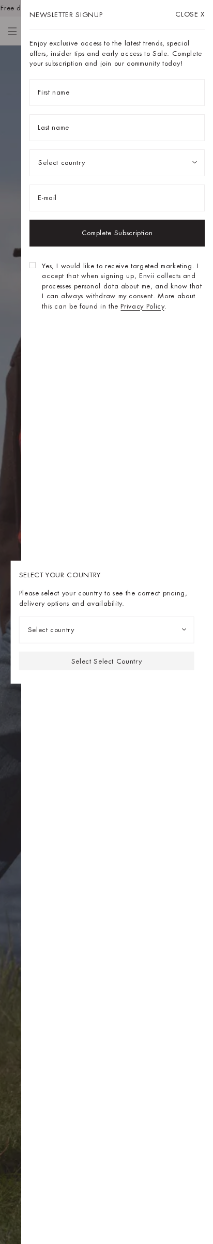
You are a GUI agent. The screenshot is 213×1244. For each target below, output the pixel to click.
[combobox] (106, 630)
